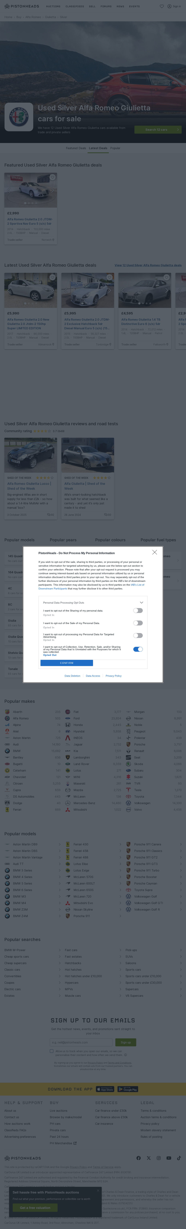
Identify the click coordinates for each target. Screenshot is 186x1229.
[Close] (155, 553)
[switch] (138, 610)
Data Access (93, 675)
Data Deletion (72, 675)
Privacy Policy (114, 675)
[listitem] (93, 602)
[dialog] (93, 614)
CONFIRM (67, 663)
